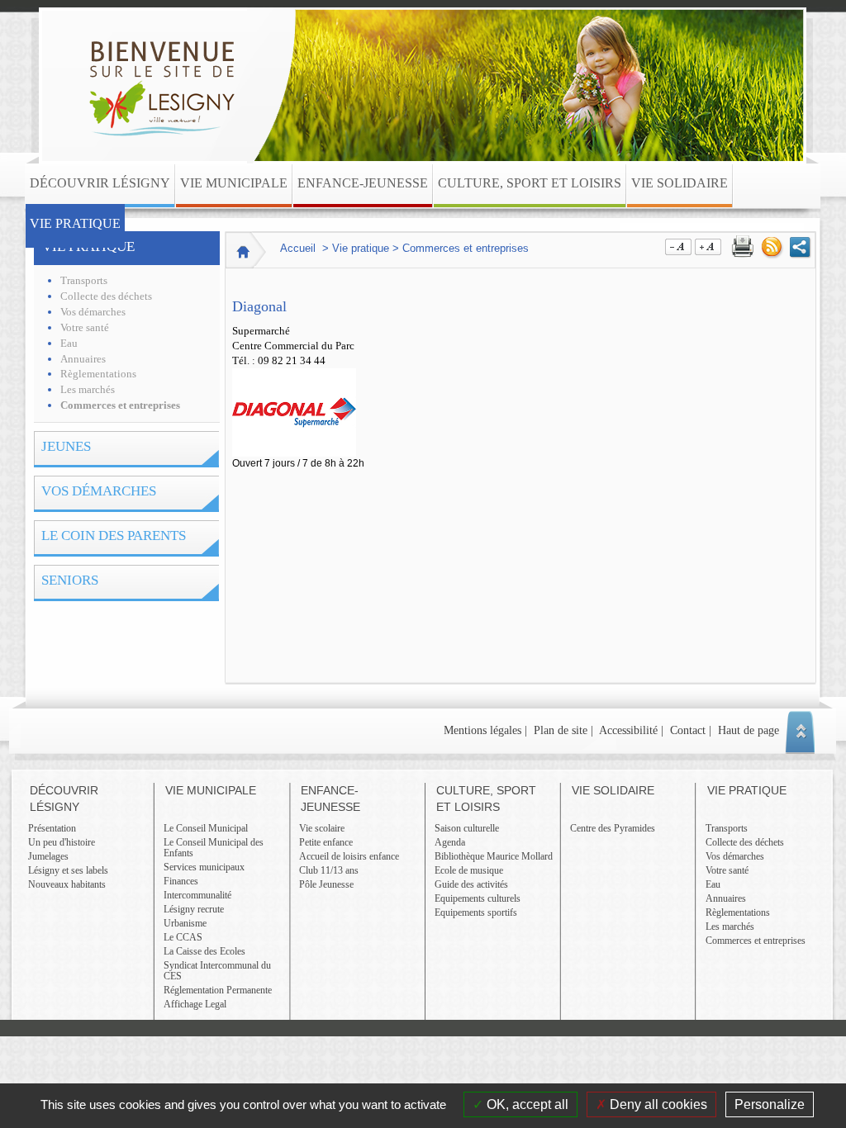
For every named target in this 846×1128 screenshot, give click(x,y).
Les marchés (87, 390)
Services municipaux (204, 867)
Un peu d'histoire (61, 842)
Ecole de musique (469, 870)
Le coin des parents (113, 535)
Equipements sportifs (476, 912)
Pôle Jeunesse (326, 884)
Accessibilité (628, 730)
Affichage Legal (195, 1004)
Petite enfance (326, 842)
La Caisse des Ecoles (204, 951)
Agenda (450, 842)
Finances (181, 881)
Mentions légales (482, 730)
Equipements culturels (477, 898)
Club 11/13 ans (329, 870)
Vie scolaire (322, 828)
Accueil (298, 248)
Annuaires (83, 359)
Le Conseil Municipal (206, 828)
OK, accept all (525, 1104)
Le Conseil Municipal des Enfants (214, 848)
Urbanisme (185, 923)
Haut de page (748, 730)
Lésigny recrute (194, 909)
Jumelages (48, 856)
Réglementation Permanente (218, 990)
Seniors (69, 580)
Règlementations (98, 374)
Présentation (52, 828)
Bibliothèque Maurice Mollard (494, 856)
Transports (83, 281)
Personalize (769, 1104)
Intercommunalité (197, 895)
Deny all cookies (656, 1104)
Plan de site (560, 730)
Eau (69, 343)
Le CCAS (183, 937)
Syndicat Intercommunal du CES (217, 971)
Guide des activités (471, 884)
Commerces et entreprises (120, 405)
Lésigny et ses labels (68, 870)
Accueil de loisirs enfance (349, 856)
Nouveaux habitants (67, 884)
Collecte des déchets (106, 296)
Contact (688, 730)
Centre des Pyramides (612, 828)
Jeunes (66, 446)
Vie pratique (88, 246)
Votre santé (84, 328)
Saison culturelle (467, 828)
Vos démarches (93, 312)
